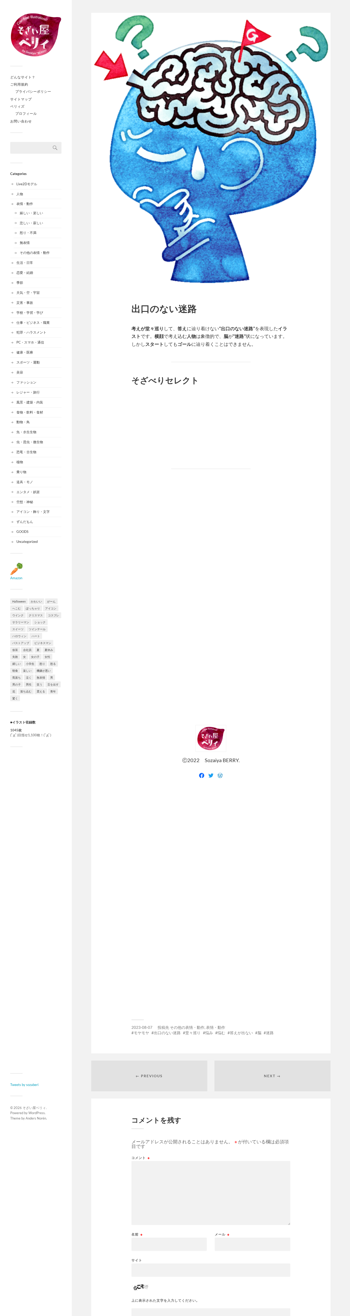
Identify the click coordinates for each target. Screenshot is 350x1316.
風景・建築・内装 (29, 402)
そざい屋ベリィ (34, 1108)
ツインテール (37, 629)
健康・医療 (24, 352)
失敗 (15, 656)
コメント (140, 1157)
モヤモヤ (141, 1032)
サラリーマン (20, 622)
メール (222, 1234)
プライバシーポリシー (33, 91)
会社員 (27, 649)
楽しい (27, 670)
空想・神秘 (24, 502)
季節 (19, 283)
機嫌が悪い (44, 670)
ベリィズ (17, 106)
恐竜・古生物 (26, 452)
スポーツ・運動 (28, 362)
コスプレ (53, 615)
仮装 (15, 649)
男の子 (16, 684)
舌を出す (53, 684)
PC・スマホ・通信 (30, 342)
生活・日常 (24, 263)
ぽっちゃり (33, 608)
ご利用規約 (19, 84)
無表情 (25, 243)
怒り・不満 (28, 233)
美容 (19, 372)
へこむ (16, 608)
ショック (40, 622)
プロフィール (26, 113)
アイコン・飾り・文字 (33, 512)
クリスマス (36, 615)
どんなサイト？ (22, 77)
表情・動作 (24, 204)
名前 (137, 1234)
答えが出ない (241, 1032)
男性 (29, 684)
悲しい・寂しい (31, 223)
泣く (29, 677)
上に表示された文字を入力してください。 (165, 1300)
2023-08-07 (141, 1027)
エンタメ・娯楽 (28, 492)
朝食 (15, 670)
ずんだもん (24, 522)
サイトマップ (21, 99)
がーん (51, 601)
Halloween (19, 601)
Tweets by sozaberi (24, 1085)
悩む (221, 1032)
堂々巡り (193, 1032)
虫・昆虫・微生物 (29, 442)
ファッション (26, 382)
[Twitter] (211, 775)
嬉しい (16, 663)
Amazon (16, 578)
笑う (39, 684)
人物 (19, 194)
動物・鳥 (23, 422)
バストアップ (20, 643)
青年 (53, 691)
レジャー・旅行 (28, 392)
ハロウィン (19, 636)
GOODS (22, 532)
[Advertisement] (35, 910)
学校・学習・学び (29, 312)
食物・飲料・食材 (29, 412)
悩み (209, 1032)
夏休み (49, 649)
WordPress (36, 1113)
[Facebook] (202, 775)
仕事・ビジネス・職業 (33, 322)
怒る (53, 663)
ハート (36, 636)
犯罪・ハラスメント (31, 332)
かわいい (36, 601)
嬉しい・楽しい (31, 213)
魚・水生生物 (26, 432)
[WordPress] (220, 775)
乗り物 (21, 472)
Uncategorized (27, 542)
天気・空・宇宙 (28, 293)
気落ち (16, 677)
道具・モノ (24, 482)
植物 (19, 462)
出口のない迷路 (167, 1032)
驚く (15, 698)
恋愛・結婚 (24, 273)
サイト (136, 1260)
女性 (47, 656)
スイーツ (18, 629)
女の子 (35, 656)
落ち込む (26, 691)
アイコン (50, 608)
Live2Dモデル (26, 184)
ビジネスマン (42, 643)
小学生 (30, 663)
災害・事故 (24, 302)
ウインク (18, 615)
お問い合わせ (21, 121)
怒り (42, 663)
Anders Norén (36, 1118)
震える (41, 691)
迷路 (270, 1032)
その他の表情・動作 (35, 253)
